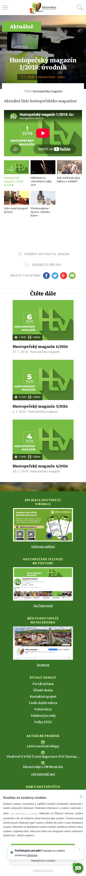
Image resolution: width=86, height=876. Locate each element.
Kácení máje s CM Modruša (43, 767)
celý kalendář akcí (43, 774)
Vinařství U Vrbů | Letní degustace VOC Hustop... (43, 756)
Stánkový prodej (43, 716)
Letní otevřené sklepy (43, 746)
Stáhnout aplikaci (43, 546)
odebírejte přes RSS (46, 265)
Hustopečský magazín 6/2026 (40, 346)
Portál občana (43, 684)
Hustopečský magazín (47, 91)
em (72, 275)
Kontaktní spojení (43, 696)
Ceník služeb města (43, 703)
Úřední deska (43, 690)
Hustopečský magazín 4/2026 (40, 466)
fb (46, 275)
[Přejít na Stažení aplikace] (43, 524)
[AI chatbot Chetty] (77, 868)
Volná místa (43, 709)
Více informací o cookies (24, 813)
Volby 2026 (43, 722)
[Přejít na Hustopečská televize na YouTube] (43, 584)
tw (55, 275)
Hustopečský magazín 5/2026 (40, 406)
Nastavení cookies (43, 870)
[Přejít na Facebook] (43, 643)
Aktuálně (21, 27)
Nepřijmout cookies (43, 860)
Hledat (80, 7)
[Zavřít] (81, 796)
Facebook (43, 665)
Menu (5, 7)
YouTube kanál (43, 606)
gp (63, 275)
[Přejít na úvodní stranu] (43, 8)
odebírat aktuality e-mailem (46, 254)
